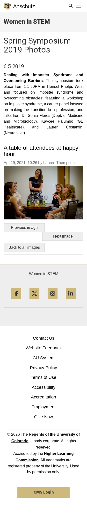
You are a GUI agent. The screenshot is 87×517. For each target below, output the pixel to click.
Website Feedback (44, 347)
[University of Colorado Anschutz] (19, 6)
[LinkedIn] (70, 301)
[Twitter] (34, 301)
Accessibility (43, 387)
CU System (44, 357)
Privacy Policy (43, 367)
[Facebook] (16, 301)
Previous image (24, 227)
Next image (63, 236)
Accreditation (43, 397)
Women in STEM (43, 274)
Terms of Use (43, 377)
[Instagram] (52, 301)
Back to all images (24, 247)
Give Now (43, 416)
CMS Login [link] (44, 492)
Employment (43, 407)
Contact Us (43, 338)
